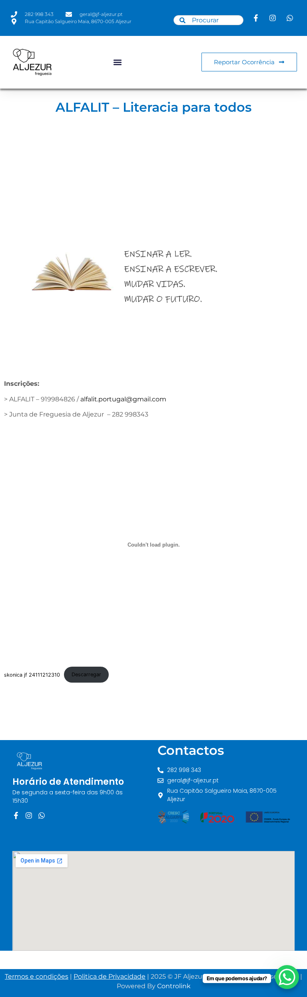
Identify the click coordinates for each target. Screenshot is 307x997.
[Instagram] (28, 815)
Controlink (174, 986)
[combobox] (208, 20)
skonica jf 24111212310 (32, 674)
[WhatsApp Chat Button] (287, 977)
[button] (117, 62)
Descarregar (86, 674)
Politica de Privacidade (110, 976)
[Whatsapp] (41, 815)
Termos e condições (36, 976)
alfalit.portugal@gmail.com (123, 399)
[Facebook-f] (16, 815)
